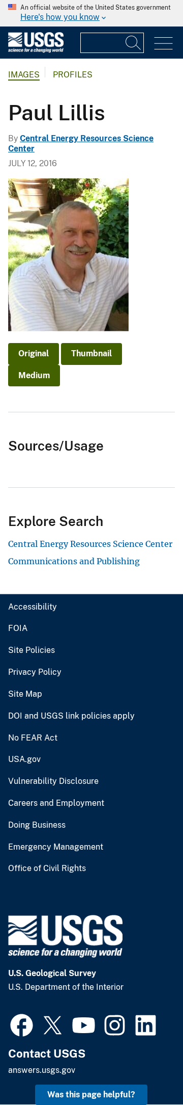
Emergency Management (55, 847)
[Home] (36, 50)
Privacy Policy (35, 672)
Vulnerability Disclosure (53, 781)
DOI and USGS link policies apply (71, 716)
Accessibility (32, 607)
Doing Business (37, 825)
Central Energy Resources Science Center (90, 544)
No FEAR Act (32, 738)
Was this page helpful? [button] (91, 1094)
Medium (34, 375)
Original (33, 353)
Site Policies (31, 650)
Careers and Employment (56, 803)
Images (24, 75)
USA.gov (24, 759)
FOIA (17, 628)
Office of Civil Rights (47, 868)
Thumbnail (91, 353)
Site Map (25, 694)
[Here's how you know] (91, 13)
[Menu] (163, 43)
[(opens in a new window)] (21, 1024)
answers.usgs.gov (41, 1070)
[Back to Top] (146, 1068)
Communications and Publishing (74, 561)
